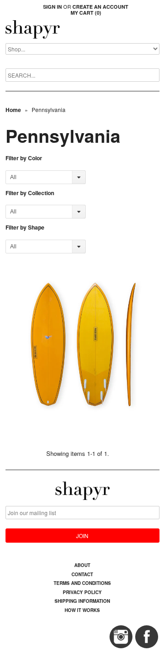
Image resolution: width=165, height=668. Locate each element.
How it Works (82, 610)
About (82, 565)
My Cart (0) (86, 12)
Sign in (52, 6)
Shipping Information (82, 601)
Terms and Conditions (82, 583)
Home (13, 110)
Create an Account (100, 6)
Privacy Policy (82, 592)
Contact (82, 574)
